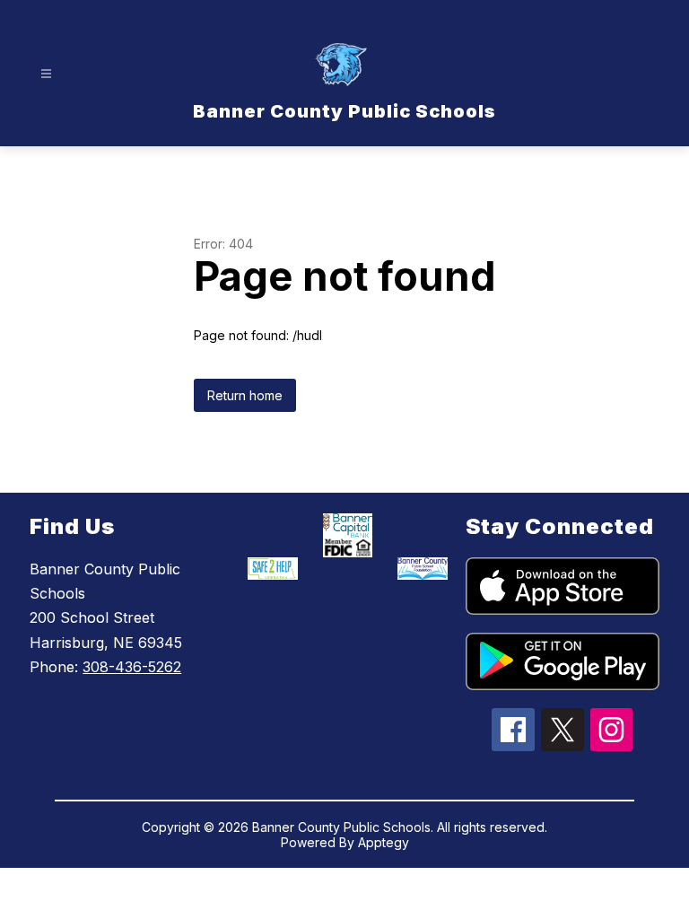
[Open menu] (46, 74)
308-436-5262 (132, 667)
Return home (245, 395)
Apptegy (383, 842)
